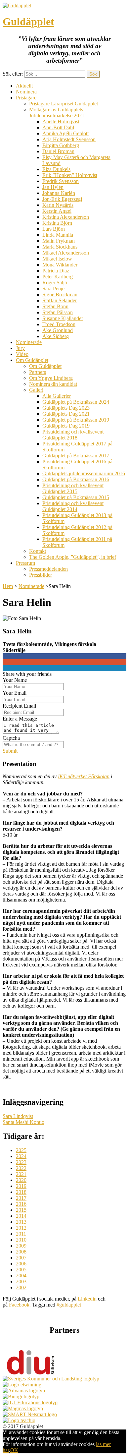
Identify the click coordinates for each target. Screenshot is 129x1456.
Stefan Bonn (55, 306)
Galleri (36, 390)
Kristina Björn (57, 223)
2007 (21, 1257)
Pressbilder (40, 575)
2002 (21, 1287)
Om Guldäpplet (32, 360)
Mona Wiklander (59, 264)
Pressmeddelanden (48, 569)
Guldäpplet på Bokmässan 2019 (75, 420)
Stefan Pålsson (57, 312)
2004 (21, 1275)
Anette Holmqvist (60, 121)
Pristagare (26, 97)
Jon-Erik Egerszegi (62, 199)
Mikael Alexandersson (65, 253)
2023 (21, 1162)
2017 (21, 1198)
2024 (21, 1156)
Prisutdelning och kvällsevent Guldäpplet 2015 (73, 488)
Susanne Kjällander (62, 318)
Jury (20, 348)
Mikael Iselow (57, 259)
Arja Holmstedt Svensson (69, 139)
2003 (21, 1281)
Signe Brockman (59, 294)
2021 (21, 1174)
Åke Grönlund (57, 330)
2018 (21, 1192)
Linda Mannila (57, 235)
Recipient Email (19, 706)
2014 (21, 1216)
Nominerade (29, 342)
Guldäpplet (28, 22)
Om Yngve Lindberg (51, 378)
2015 (21, 1210)
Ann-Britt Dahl (58, 127)
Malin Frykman (58, 241)
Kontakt (37, 551)
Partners (37, 372)
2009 (21, 1246)
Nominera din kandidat (53, 384)
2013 (21, 1222)
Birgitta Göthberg (60, 145)
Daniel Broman (58, 151)
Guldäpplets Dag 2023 (66, 408)
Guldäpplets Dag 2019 (66, 426)
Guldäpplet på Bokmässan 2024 (75, 402)
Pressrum (25, 563)
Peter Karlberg (57, 276)
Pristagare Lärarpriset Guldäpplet (63, 103)
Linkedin (87, 1299)
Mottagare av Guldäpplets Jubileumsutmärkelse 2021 (56, 112)
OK (14, 1450)
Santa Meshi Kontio (23, 1122)
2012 (21, 1228)
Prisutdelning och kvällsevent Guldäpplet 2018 (73, 434)
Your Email (14, 693)
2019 (21, 1186)
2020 (21, 1180)
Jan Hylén (53, 187)
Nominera (26, 91)
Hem (8, 586)
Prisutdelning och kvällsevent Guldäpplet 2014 (73, 506)
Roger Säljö (54, 282)
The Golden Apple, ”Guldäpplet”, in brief (72, 557)
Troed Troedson (58, 324)
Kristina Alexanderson (65, 217)
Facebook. (20, 1305)
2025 (21, 1150)
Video (22, 354)
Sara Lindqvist (18, 1116)
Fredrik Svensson (60, 181)
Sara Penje (53, 288)
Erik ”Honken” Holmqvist (69, 175)
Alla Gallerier (56, 396)
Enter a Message (20, 719)
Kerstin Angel (56, 211)
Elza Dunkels (56, 169)
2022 (21, 1168)
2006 (21, 1263)
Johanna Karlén (58, 193)
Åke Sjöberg (55, 336)
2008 (21, 1251)
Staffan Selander (59, 300)
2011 (21, 1234)
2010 (21, 1240)
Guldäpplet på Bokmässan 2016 (75, 479)
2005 (21, 1269)
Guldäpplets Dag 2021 (66, 414)
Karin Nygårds (57, 205)
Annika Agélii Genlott (65, 133)
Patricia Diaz (55, 270)
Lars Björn (53, 229)
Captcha (11, 738)
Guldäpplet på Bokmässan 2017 (75, 455)
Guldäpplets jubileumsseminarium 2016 (83, 473)
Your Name (15, 680)
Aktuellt (24, 85)
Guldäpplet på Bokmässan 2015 (75, 497)
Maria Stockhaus (59, 247)
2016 (21, 1204)
